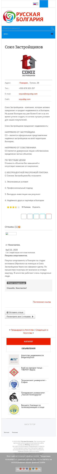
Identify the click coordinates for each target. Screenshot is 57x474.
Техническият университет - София (33, 381)
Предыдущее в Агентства (21, 330)
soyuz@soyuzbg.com (28, 94)
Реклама (15, 432)
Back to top (29, 424)
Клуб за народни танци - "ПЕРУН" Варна (32, 369)
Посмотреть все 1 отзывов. (19, 316)
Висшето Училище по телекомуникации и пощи (32, 406)
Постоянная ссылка (42, 302)
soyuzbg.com (24, 99)
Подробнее (22, 469)
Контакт (6, 432)
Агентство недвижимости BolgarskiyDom (32, 356)
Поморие (24, 83)
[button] (43, 4)
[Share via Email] (24, 216)
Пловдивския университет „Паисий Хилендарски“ (33, 394)
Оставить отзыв (16, 312)
